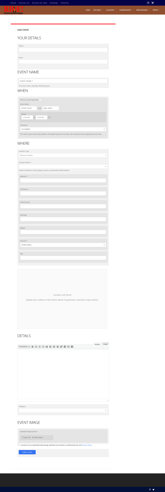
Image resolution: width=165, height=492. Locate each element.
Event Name (28, 71)
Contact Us (24, 3)
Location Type (24, 151)
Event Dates (24, 104)
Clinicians (110, 10)
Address (24, 176)
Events (155, 10)
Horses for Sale (39, 3)
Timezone (23, 125)
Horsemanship (125, 10)
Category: (22, 406)
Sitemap (54, 3)
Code (105, 343)
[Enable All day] (49, 117)
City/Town (24, 189)
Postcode (23, 215)
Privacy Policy (87, 445)
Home (13, 3)
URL (21, 254)
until (39, 108)
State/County (25, 202)
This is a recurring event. (29, 100)
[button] (49, 117)
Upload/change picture (28, 431)
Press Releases (141, 10)
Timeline (64, 3)
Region (22, 228)
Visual (97, 343)
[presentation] (24, 346)
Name (21, 46)
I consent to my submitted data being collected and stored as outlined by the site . (56, 445)
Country (23, 241)
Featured (97, 10)
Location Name (25, 162)
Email (21, 58)
